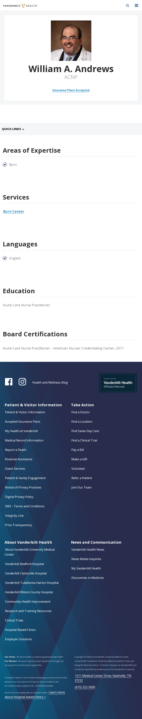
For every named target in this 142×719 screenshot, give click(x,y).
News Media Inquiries (86, 559)
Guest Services (15, 469)
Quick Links (11, 129)
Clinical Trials (14, 620)
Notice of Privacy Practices (23, 487)
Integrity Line (14, 516)
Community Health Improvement (27, 602)
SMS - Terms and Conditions (24, 506)
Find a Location (81, 422)
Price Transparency (18, 525)
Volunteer (78, 469)
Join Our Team (81, 487)
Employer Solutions (18, 639)
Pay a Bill (77, 450)
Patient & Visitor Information (25, 412)
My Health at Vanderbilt (21, 431)
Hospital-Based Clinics (20, 630)
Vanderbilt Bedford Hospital (24, 564)
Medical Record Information (24, 440)
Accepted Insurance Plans (22, 422)
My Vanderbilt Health (86, 568)
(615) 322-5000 (85, 687)
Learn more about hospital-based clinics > (35, 694)
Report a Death (15, 450)
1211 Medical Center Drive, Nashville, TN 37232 (103, 678)
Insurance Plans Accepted (71, 90)
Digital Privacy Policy (19, 497)
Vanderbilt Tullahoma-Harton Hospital (32, 583)
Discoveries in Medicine (87, 578)
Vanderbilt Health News (87, 550)
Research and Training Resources (28, 611)
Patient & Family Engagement (25, 478)
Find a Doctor (80, 412)
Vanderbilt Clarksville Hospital (26, 573)
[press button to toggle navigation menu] (136, 5)
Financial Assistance (18, 459)
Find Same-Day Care (85, 431)
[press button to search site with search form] (127, 5)
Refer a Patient (81, 478)
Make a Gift (79, 459)
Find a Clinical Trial (84, 440)
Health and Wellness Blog (50, 382)
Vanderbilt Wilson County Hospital (29, 592)
